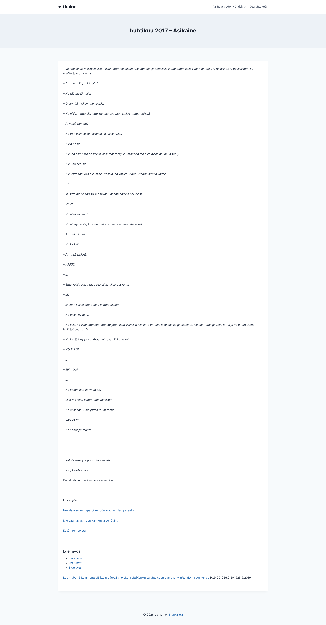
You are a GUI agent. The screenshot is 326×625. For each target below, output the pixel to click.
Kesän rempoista (74, 530)
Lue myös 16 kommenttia (80, 577)
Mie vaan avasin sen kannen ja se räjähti (90, 520)
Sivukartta (176, 614)
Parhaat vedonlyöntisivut (229, 6)
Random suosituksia (195, 577)
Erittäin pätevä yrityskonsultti (117, 577)
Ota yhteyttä (258, 6)
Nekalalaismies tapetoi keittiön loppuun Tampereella (98, 510)
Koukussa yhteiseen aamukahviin (159, 577)
